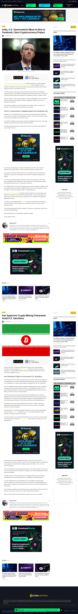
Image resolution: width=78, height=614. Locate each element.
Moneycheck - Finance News (11, 611)
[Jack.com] (57, 132)
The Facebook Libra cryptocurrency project (14, 83)
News (22, 5)
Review (72, 99)
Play (72, 101)
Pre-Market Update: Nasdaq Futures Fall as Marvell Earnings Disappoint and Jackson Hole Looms (9, 298)
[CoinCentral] (11, 5)
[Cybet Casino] (57, 110)
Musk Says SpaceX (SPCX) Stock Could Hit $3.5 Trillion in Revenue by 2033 (68, 85)
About (6, 1)
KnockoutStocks (43, 611)
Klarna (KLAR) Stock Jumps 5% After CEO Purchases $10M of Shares (42, 297)
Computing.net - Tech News (34, 611)
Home (2, 1)
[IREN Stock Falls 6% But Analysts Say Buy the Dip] (56, 80)
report (23, 201)
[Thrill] (57, 117)
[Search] (75, 1)
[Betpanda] (57, 102)
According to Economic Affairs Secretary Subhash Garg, (17, 85)
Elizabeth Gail (8, 35)
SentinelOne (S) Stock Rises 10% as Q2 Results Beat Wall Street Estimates (25, 297)
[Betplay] (57, 139)
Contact (9, 1)
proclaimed (15, 412)
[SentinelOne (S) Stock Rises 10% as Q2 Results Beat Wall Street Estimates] (26, 290)
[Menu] (2, 5)
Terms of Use (20, 1)
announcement (24, 369)
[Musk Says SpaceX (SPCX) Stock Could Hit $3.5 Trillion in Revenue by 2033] (56, 86)
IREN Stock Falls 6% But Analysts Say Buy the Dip (68, 79)
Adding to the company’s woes (11, 193)
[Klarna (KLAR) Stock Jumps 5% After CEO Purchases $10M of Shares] (42, 290)
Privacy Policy (14, 1)
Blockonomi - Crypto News (23, 611)
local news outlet (24, 418)
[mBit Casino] (57, 124)
